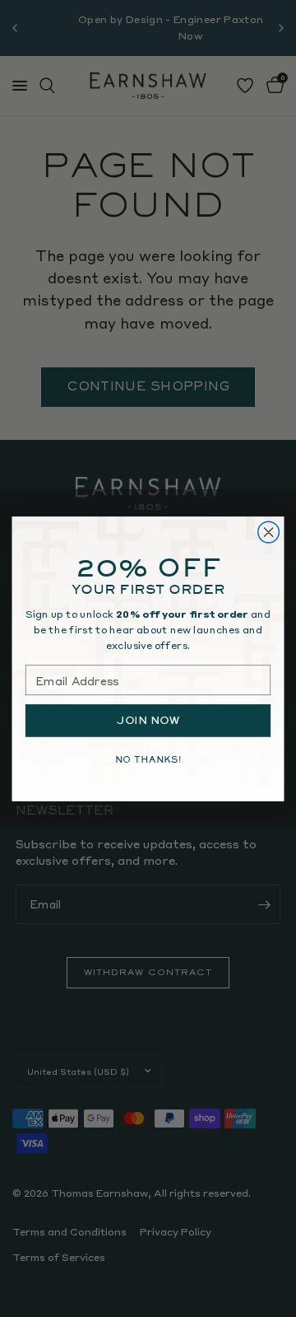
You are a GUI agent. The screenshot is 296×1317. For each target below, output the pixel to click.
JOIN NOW (148, 720)
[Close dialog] (269, 532)
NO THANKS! (148, 759)
